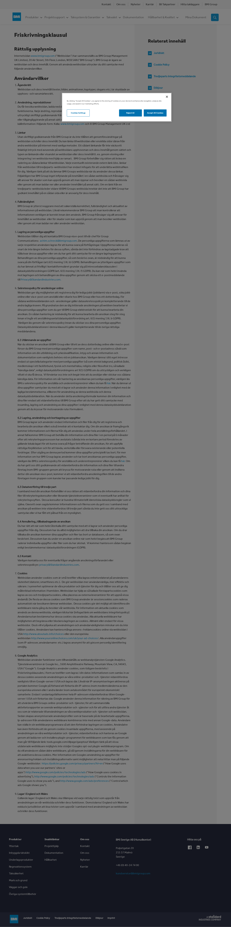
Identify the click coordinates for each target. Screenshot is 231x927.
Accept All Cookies (155, 113)
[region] (117, 107)
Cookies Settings (78, 113)
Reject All (130, 113)
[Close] (167, 96)
